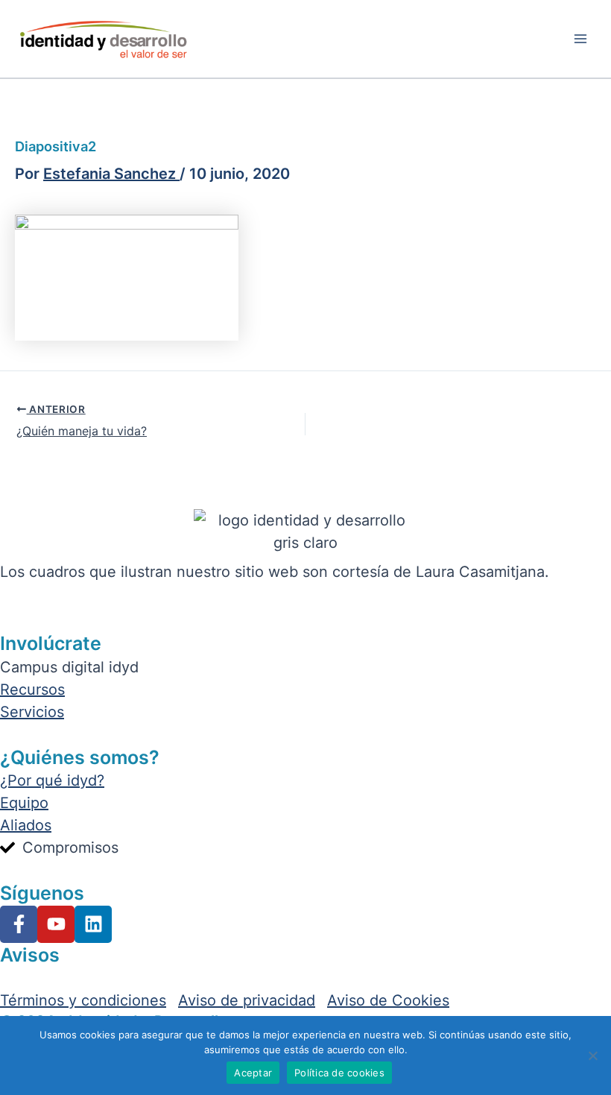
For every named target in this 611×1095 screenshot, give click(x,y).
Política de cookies (339, 1073)
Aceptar (253, 1073)
